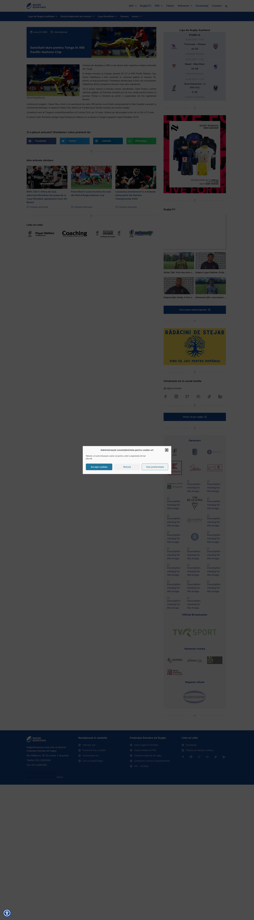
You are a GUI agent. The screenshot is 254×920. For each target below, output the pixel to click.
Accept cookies (99, 466)
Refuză (127, 466)
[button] (166, 450)
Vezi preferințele (155, 466)
